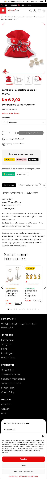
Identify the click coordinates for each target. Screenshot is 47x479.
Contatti (5, 408)
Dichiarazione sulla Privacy (28, 476)
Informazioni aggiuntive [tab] (28, 185)
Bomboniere (7, 340)
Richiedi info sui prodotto (13, 169)
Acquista (3, 10)
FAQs (3, 413)
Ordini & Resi (7, 370)
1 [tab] (8, 309)
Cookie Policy (13, 476)
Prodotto (6, 118)
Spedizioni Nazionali (10, 374)
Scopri (17, 303)
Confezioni (9, 17)
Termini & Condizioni (11, 383)
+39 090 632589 (27, 5)
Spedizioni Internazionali (13, 378)
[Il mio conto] (35, 10)
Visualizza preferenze (23, 471)
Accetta (23, 459)
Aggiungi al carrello (31, 133)
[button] (43, 436)
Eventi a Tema (8, 357)
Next (45, 286)
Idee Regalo (7, 353)
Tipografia (6, 344)
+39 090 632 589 (10, 5)
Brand (4, 348)
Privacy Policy (7, 387)
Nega (23, 465)
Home (2, 17)
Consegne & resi (32, 169)
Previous (2, 286)
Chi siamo (6, 404)
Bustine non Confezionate (23, 17)
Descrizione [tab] (9, 185)
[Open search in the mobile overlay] (30, 11)
